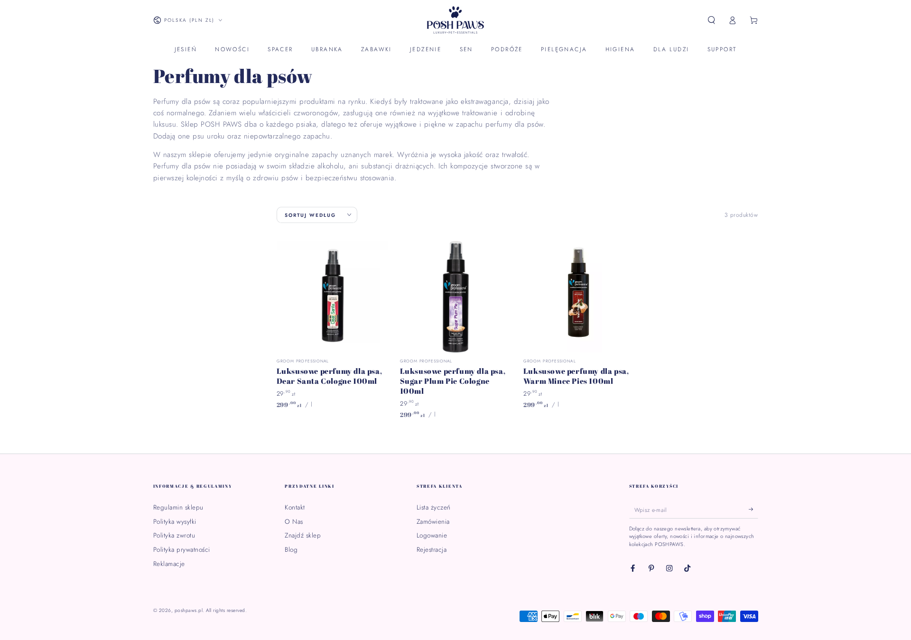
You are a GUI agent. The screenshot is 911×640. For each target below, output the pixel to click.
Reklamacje (169, 563)
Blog (291, 549)
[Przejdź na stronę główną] (455, 20)
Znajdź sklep (303, 535)
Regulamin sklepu (178, 507)
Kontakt (295, 507)
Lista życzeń (434, 507)
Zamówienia (433, 521)
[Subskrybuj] (753, 509)
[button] (711, 20)
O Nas (294, 521)
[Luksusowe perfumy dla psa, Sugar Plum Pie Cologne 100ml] (455, 296)
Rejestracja (432, 549)
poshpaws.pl (189, 610)
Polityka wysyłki (174, 521)
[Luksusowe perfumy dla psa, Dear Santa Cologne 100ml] (332, 296)
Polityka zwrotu (174, 535)
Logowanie (432, 535)
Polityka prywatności (181, 549)
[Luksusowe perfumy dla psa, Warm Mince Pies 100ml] (579, 296)
